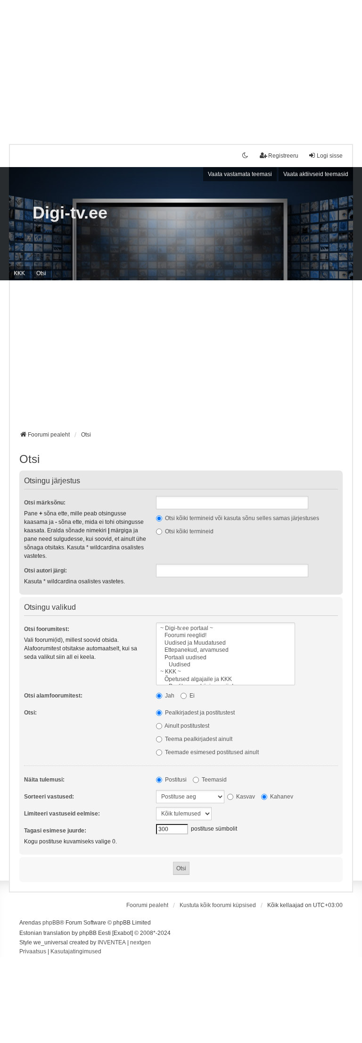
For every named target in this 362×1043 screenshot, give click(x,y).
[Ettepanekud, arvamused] (225, 650)
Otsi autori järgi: (45, 570)
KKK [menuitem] (19, 273)
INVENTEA (112, 942)
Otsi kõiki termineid (189, 531)
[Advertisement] (181, 66)
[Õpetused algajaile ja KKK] (225, 679)
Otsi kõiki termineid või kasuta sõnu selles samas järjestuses (241, 518)
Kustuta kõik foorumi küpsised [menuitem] (218, 905)
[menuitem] (32, 952)
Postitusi (175, 779)
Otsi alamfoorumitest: (53, 695)
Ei (191, 695)
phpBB (51, 922)
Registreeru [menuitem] (283, 155)
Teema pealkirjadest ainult (198, 739)
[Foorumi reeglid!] (225, 635)
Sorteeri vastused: (49, 796)
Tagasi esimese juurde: (55, 830)
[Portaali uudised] (225, 657)
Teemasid (213, 779)
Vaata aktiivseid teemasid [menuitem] (315, 174)
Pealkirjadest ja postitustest (199, 712)
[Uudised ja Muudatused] (225, 643)
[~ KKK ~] (225, 671)
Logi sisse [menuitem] (330, 155)
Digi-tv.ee (70, 212)
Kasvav (245, 796)
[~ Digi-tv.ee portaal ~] (225, 628)
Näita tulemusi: (44, 779)
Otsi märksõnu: (45, 502)
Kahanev (281, 796)
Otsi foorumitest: (46, 629)
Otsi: (30, 712)
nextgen (140, 942)
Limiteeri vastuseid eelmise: (62, 813)
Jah (169, 695)
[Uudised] (225, 664)
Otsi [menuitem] (41, 273)
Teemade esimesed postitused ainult (211, 752)
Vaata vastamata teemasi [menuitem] (240, 174)
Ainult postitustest (186, 726)
